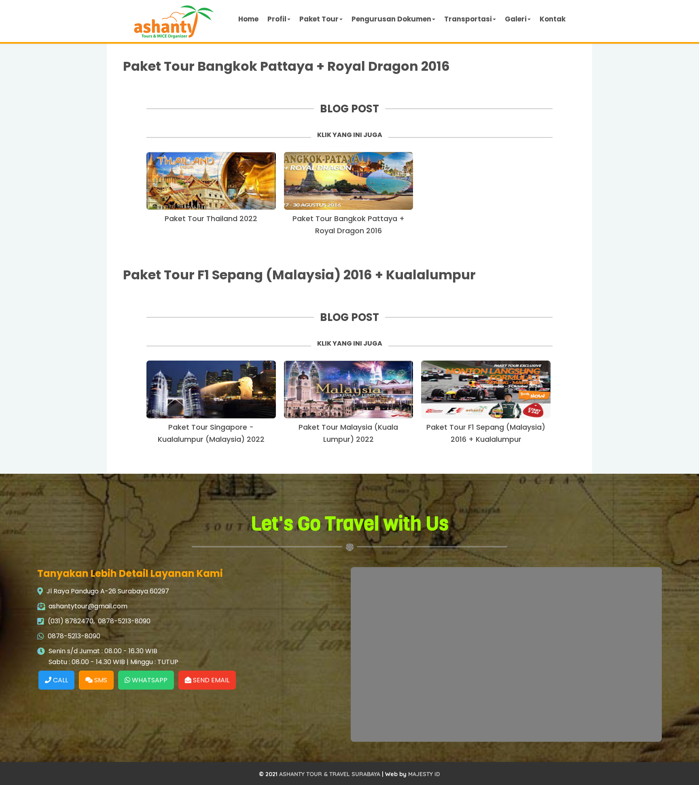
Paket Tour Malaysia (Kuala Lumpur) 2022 (348, 433)
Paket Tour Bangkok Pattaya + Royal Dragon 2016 (286, 66)
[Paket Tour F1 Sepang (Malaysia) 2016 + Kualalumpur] (486, 389)
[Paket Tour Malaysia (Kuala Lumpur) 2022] (348, 389)
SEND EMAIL (210, 680)
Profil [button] (276, 19)
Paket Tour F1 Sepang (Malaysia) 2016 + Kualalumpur (299, 275)
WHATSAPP (148, 680)
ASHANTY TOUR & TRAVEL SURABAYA (329, 774)
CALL (59, 680)
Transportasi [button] (468, 19)
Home (248, 19)
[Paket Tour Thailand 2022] (211, 181)
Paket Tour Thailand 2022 (211, 218)
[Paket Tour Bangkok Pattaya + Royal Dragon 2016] (348, 181)
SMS (100, 680)
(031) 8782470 (70, 621)
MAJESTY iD (424, 774)
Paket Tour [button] (319, 19)
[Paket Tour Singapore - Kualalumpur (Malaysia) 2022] (211, 389)
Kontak (553, 19)
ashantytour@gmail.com (88, 606)
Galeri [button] (516, 19)
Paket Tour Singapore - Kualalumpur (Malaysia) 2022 (211, 433)
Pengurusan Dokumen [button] (391, 19)
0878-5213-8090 (124, 621)
